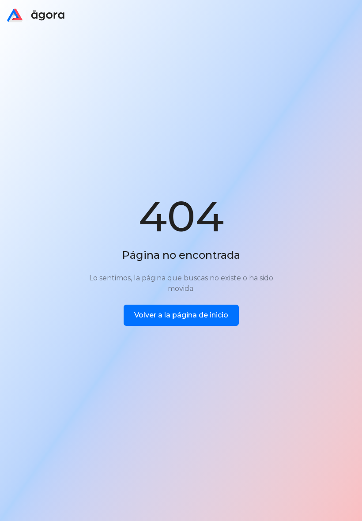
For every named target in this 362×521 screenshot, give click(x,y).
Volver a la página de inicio (181, 315)
